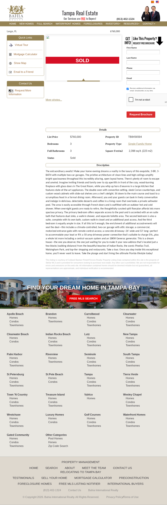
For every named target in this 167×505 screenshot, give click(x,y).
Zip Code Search (58, 446)
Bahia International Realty (103, 490)
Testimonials (23, 478)
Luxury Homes (55, 414)
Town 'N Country (17, 394)
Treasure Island (55, 394)
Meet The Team (94, 468)
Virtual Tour (21, 45)
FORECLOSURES (93, 24)
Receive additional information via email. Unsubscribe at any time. (142, 89)
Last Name (132, 58)
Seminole (90, 354)
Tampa (88, 374)
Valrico (88, 394)
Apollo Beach (15, 314)
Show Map (20, 63)
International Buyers (125, 483)
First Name (132, 48)
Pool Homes (55, 438)
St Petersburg (15, 374)
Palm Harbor (14, 354)
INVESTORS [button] (112, 24)
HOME (12, 24)
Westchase (14, 414)
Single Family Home (140, 143)
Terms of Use (131, 497)
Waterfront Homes (134, 414)
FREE (83, 19)
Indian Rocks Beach (58, 334)
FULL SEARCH (44, 24)
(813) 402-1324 (52, 490)
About (70, 468)
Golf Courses (92, 414)
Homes (13, 317)
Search (51, 468)
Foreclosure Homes (35, 483)
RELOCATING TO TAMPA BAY (80, 472)
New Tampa (130, 334)
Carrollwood (91, 314)
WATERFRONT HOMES (68, 24)
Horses (52, 442)
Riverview (52, 354)
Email (129, 78)
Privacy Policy (114, 497)
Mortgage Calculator (25, 54)
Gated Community (18, 435)
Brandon (51, 314)
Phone (129, 68)
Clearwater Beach (18, 334)
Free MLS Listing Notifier (79, 483)
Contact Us (122, 468)
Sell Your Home (54, 478)
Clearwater (129, 314)
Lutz (87, 334)
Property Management (81, 462)
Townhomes (16, 325)
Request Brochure (140, 114)
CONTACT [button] (148, 24)
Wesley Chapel (132, 394)
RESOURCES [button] (131, 24)
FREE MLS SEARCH (83, 298)
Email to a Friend (23, 72)
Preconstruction (134, 478)
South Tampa (131, 354)
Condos (14, 321)
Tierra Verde (130, 374)
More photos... (54, 99)
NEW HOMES (26, 24)
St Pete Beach (54, 374)
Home (33, 468)
